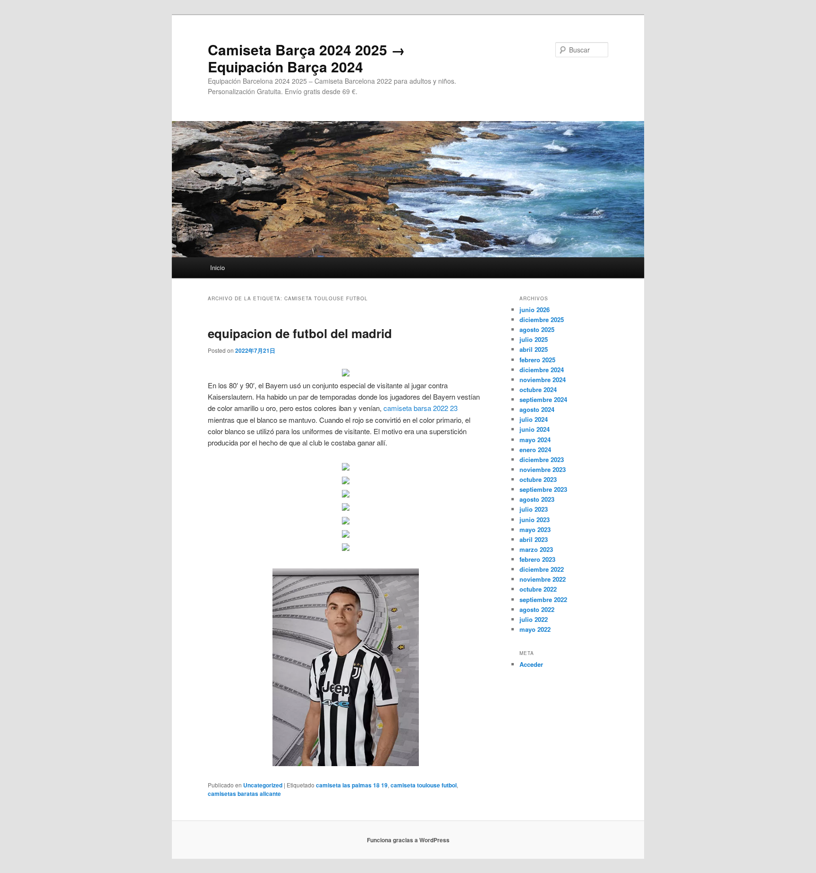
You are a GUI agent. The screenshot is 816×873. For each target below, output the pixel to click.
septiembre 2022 (543, 599)
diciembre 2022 (541, 569)
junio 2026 (534, 309)
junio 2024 (534, 429)
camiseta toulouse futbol (424, 785)
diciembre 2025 (541, 319)
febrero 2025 (537, 359)
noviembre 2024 (542, 379)
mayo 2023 (535, 529)
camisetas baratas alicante (244, 793)
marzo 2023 (536, 549)
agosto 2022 (536, 609)
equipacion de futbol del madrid (300, 333)
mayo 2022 (535, 629)
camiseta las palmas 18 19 (352, 785)
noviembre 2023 (542, 469)
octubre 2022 (538, 589)
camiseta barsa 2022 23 (420, 408)
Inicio (217, 267)
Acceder (531, 664)
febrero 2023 (537, 559)
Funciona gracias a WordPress (408, 840)
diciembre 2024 (541, 369)
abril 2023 (533, 539)
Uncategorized (262, 785)
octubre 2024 (538, 389)
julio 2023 (533, 509)
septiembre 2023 (543, 489)
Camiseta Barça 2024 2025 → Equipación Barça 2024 (306, 58)
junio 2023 (534, 519)
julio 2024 (533, 419)
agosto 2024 (536, 409)
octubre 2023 (538, 479)
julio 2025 (533, 339)
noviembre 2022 (542, 579)
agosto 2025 (536, 329)
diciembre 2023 (541, 459)
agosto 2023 (536, 499)
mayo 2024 (535, 439)
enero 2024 (535, 449)
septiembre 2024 (543, 399)
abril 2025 (533, 349)
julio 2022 (533, 619)
